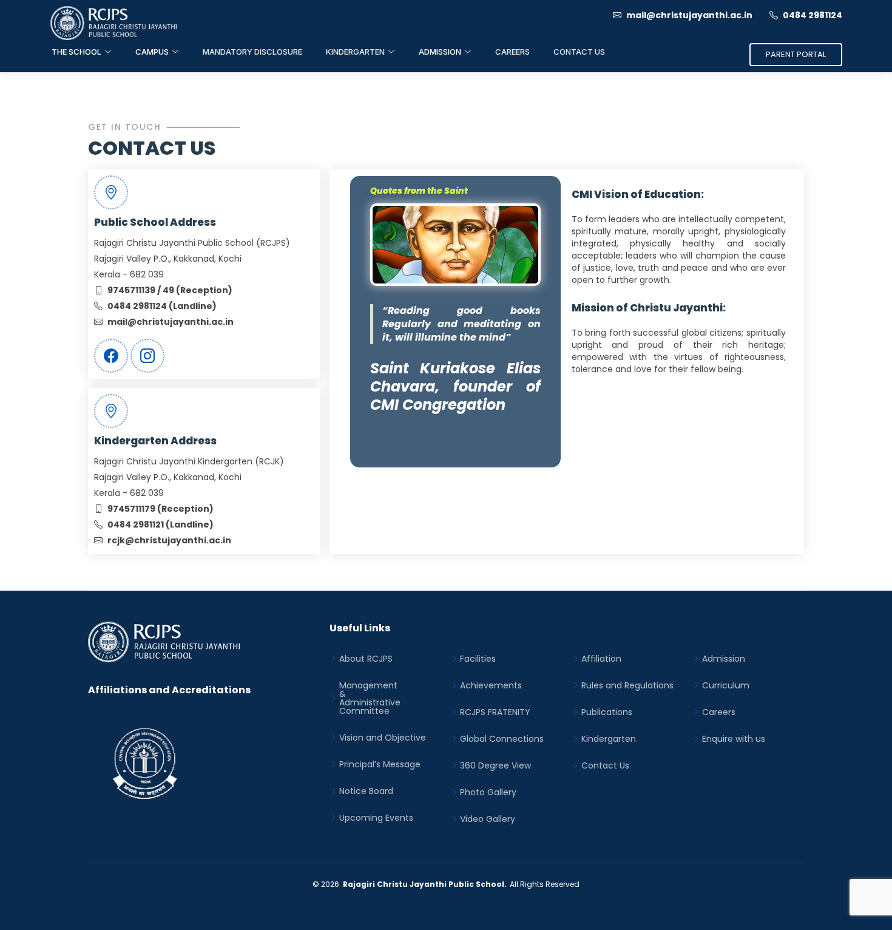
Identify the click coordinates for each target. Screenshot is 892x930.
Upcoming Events (376, 817)
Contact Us (579, 51)
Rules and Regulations (627, 685)
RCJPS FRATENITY (495, 712)
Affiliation (601, 658)
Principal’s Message (380, 764)
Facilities (478, 658)
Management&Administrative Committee (369, 698)
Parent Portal (796, 54)
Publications (606, 712)
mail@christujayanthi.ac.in (688, 15)
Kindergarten (608, 739)
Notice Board (366, 791)
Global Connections (502, 739)
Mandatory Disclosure (252, 51)
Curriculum (725, 685)
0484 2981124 (811, 15)
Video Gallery (487, 819)
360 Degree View (495, 765)
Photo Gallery (488, 792)
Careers (512, 51)
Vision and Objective (382, 737)
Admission (723, 658)
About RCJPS (366, 658)
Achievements (491, 685)
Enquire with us (733, 739)
